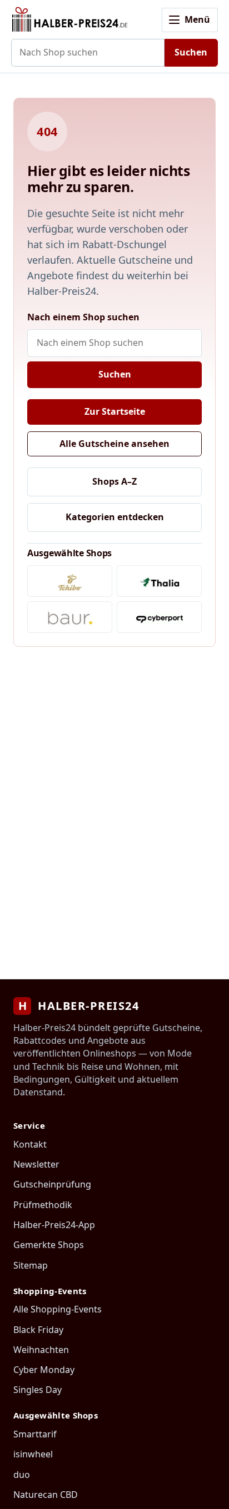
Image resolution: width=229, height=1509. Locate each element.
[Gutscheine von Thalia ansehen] (159, 581)
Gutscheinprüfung (52, 1184)
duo (21, 1474)
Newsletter (36, 1164)
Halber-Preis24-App (54, 1225)
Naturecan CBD (45, 1494)
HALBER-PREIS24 (78, 1005)
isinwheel (33, 1454)
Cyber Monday (43, 1370)
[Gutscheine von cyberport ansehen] (159, 617)
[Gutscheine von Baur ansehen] (69, 617)
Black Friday (38, 1330)
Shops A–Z (114, 481)
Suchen (191, 52)
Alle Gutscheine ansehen (114, 443)
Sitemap (30, 1265)
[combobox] (88, 53)
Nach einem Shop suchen (83, 317)
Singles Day (37, 1390)
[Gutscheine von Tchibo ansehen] (69, 581)
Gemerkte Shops (48, 1245)
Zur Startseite (114, 411)
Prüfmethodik (42, 1205)
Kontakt (30, 1144)
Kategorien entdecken (115, 517)
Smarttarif (35, 1434)
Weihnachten (41, 1350)
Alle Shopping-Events (57, 1309)
